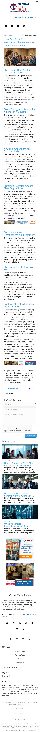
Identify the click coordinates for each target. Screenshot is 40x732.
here (34, 730)
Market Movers (13, 389)
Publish (31, 435)
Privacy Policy (20, 719)
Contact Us (20, 708)
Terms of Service (20, 714)
